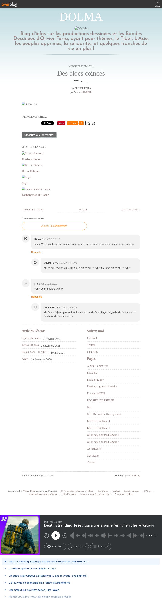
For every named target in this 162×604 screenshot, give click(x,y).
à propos (103, 546)
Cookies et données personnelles (95, 493)
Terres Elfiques (30, 345)
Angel (25, 358)
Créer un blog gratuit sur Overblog (77, 490)
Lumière (87, 92)
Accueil (83, 209)
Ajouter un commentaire (54, 226)
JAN (89, 407)
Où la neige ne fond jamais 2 (103, 442)
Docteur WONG (96, 393)
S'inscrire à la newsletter (39, 134)
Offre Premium (69, 493)
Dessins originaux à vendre (102, 386)
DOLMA (81, 16)
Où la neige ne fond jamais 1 (103, 435)
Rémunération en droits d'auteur (42, 493)
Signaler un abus (132, 490)
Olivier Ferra (29, 490)
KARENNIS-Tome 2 (98, 428)
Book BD (92, 372)
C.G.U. (147, 490)
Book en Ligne (95, 379)
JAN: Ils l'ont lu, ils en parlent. (104, 414)
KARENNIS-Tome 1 (98, 421)
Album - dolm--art (97, 366)
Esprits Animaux (31, 338)
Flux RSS (92, 352)
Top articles (103, 490)
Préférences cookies (123, 493)
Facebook (92, 338)
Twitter (91, 345)
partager (80, 546)
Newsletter (93, 455)
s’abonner (57, 546)
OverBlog (134, 475)
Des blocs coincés (81, 73)
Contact (91, 462)
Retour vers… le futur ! (35, 352)
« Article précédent (33, 209)
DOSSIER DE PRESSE (100, 400)
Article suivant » (131, 209)
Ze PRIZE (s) (94, 448)
